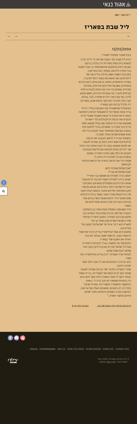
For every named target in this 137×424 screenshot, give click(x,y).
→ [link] (16, 36)
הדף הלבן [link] (125, 15)
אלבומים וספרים (93, 348)
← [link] (9, 36)
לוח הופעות (108, 348)
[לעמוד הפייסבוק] (10, 340)
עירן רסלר (111, 362)
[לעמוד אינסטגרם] (16, 340)
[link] (114, 306)
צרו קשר (61, 348)
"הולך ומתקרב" (122, 348)
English (34, 348)
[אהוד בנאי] (116, 4)
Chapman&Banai (47, 348)
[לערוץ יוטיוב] (22, 340)
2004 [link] (117, 15)
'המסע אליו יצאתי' (75, 348)
